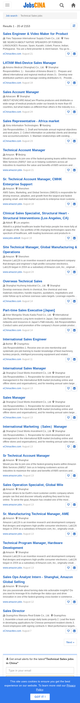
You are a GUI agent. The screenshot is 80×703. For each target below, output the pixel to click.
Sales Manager (14, 397)
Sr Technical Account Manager (26, 455)
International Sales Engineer (25, 339)
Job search (11, 15)
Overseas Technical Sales (22, 281)
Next (70, 642)
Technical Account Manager (24, 150)
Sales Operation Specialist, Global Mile (33, 485)
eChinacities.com (12, 53)
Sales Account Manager (21, 92)
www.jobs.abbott (11, 238)
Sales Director (14, 611)
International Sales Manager (24, 368)
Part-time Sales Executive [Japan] (29, 310)
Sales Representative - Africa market (31, 121)
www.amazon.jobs (12, 170)
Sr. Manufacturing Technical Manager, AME (36, 514)
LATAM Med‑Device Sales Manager (29, 63)
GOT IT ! (40, 696)
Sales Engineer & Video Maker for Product (35, 34)
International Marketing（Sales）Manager (35, 426)
